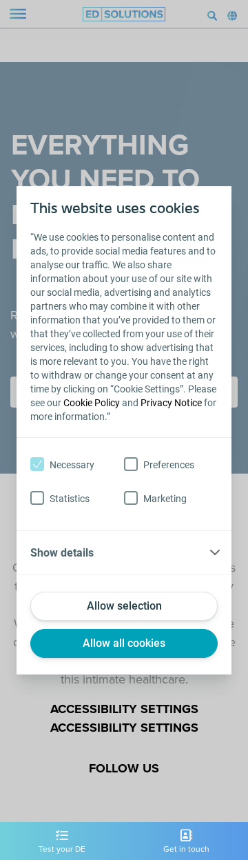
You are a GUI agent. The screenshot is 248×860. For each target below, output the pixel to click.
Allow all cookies (124, 643)
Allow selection (124, 605)
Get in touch (186, 849)
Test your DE (62, 849)
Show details (62, 552)
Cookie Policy (91, 402)
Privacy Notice (171, 402)
